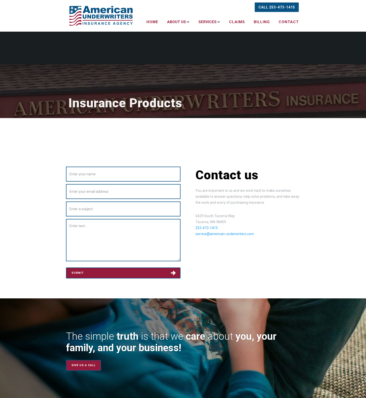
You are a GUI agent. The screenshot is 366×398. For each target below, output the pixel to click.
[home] (101, 15)
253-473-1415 (206, 228)
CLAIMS (237, 22)
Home (152, 22)
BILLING (262, 22)
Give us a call (83, 365)
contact (289, 22)
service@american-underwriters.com (224, 234)
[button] (175, 21)
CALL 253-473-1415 (276, 7)
